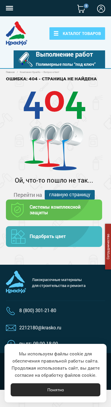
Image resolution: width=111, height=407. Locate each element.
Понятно (55, 389)
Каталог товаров (82, 33)
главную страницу (69, 194)
